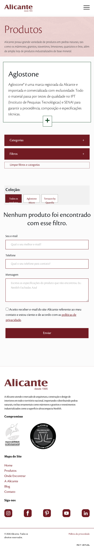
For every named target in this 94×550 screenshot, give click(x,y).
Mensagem (11, 274)
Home (8, 465)
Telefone (10, 255)
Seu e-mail (11, 236)
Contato (9, 492)
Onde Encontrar (15, 476)
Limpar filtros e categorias (25, 164)
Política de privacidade (79, 534)
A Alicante (11, 481)
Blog (7, 486)
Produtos (10, 471)
